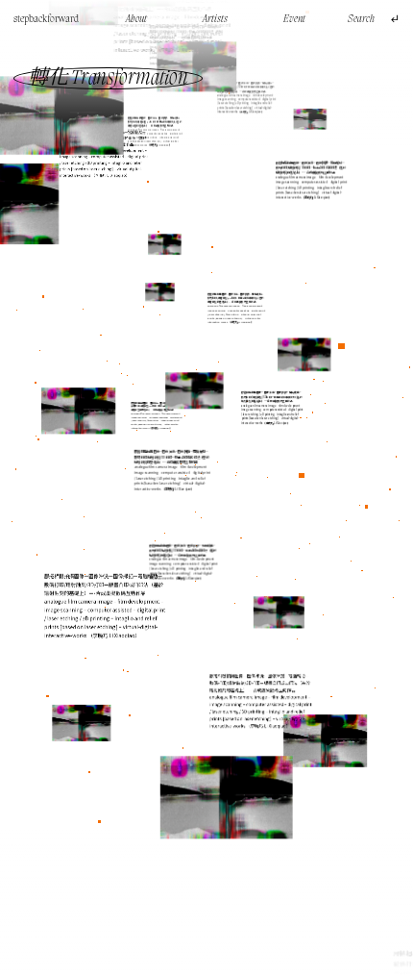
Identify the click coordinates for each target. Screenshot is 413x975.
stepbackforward (46, 19)
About (136, 19)
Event (294, 19)
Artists (215, 19)
